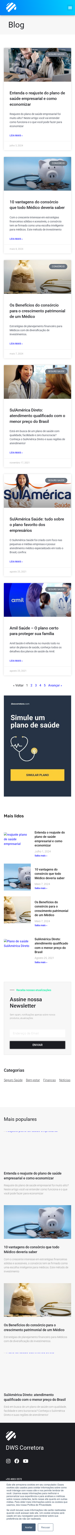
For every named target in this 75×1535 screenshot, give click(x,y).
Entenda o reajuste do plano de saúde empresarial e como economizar (37, 99)
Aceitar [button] (28, 1527)
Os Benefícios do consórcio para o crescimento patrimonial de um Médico (37, 311)
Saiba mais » (41, 855)
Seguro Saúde (13, 1080)
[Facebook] (16, 1461)
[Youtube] (25, 1461)
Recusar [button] (45, 1527)
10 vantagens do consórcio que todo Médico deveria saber (50, 874)
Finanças (49, 1080)
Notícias (64, 1080)
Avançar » (55, 685)
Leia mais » (16, 135)
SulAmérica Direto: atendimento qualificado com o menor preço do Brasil (37, 416)
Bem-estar (33, 1080)
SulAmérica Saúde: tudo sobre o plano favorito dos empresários (37, 525)
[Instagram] (8, 1461)
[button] (70, 8)
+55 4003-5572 (14, 1479)
